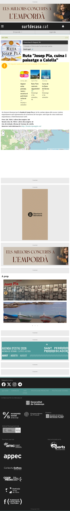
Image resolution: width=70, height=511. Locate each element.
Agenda (52, 32)
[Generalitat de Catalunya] (35, 404)
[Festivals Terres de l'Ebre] (12, 491)
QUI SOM (5, 391)
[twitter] (9, 385)
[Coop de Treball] (33, 416)
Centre (35, 35)
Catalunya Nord (7, 35)
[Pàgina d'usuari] (63, 27)
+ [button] (3, 132)
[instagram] (14, 385)
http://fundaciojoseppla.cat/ (31, 126)
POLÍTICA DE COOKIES (60, 391)
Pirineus (49, 35)
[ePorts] (57, 446)
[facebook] (4, 385)
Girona (21, 35)
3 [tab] (37, 325)
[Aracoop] (11, 416)
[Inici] (35, 26)
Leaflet (49, 149)
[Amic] (12, 446)
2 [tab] (35, 325)
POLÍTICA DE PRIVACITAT (40, 391)
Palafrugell (27, 49)
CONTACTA (15, 391)
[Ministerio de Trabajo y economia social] (11, 431)
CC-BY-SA (66, 149)
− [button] (3, 134)
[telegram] (20, 385)
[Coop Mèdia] (12, 480)
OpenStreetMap (55, 149)
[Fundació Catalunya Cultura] (12, 502)
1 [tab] (32, 325)
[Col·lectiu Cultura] (12, 468)
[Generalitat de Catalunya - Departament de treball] (54, 418)
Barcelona (63, 35)
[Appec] (12, 457)
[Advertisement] (35, 163)
